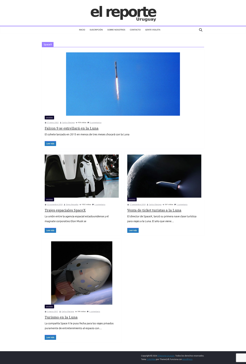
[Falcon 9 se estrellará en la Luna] (123, 84)
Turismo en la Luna (61, 317)
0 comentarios (95, 123)
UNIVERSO (49, 117)
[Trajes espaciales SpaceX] (82, 176)
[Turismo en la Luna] (82, 273)
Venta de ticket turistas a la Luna (154, 210)
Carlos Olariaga (68, 123)
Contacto (135, 29)
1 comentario (99, 204)
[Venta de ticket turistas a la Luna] (164, 176)
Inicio (82, 29)
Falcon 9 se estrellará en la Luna (72, 128)
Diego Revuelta (72, 204)
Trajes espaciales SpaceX (65, 210)
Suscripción (96, 29)
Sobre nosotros (116, 29)
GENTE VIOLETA (152, 29)
